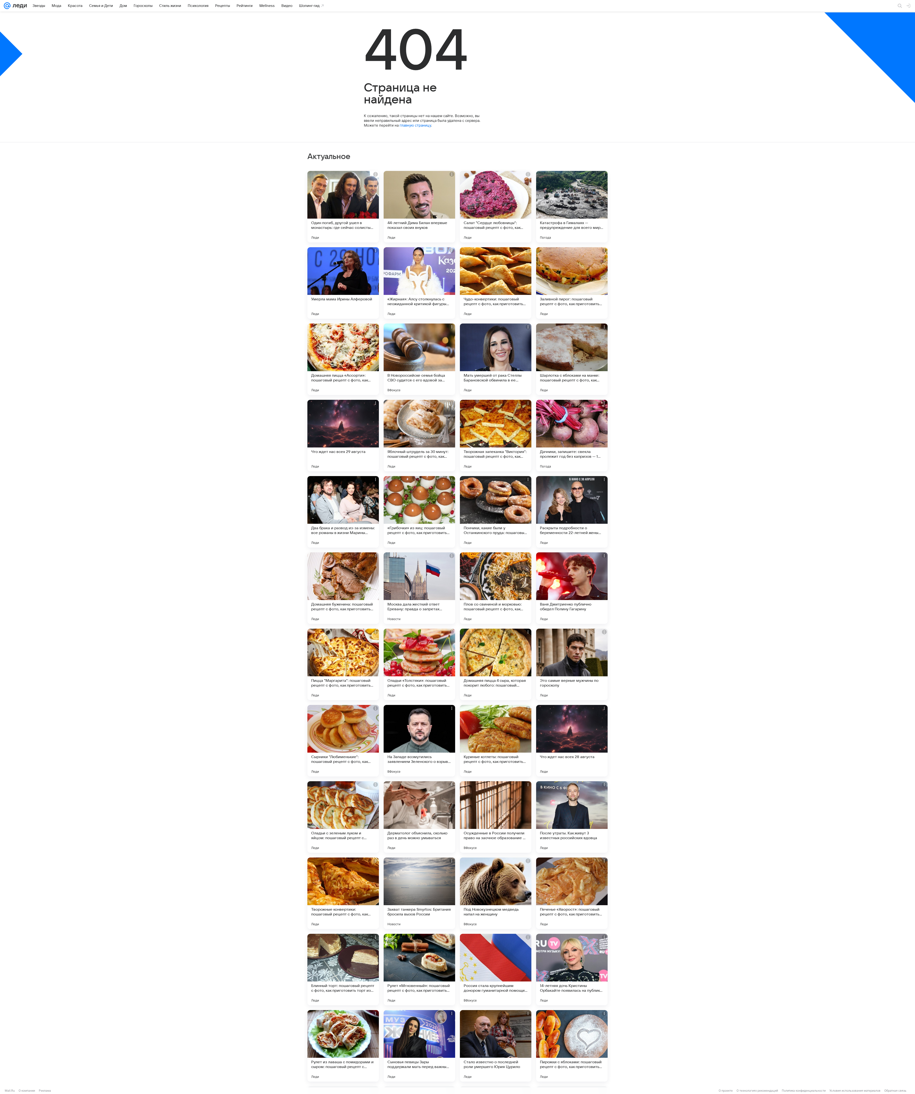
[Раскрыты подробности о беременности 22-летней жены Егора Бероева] (572, 512)
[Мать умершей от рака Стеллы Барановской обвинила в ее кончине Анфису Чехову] (495, 359)
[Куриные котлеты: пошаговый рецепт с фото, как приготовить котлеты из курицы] (495, 740)
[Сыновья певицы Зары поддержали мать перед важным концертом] (419, 1046)
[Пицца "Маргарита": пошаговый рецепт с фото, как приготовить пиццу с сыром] (343, 664)
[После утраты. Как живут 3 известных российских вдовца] (572, 817)
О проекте (726, 1090)
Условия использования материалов (854, 1090)
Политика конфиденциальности (804, 1090)
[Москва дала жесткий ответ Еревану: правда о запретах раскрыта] (419, 588)
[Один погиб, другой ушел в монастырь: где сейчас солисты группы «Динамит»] (343, 206)
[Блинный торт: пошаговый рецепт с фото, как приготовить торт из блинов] (343, 969)
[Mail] (7, 5)
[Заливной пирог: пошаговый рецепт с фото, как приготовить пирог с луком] (572, 283)
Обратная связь (895, 1090)
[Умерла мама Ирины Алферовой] (343, 283)
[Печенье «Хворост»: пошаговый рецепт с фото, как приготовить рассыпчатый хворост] (572, 893)
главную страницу (415, 125)
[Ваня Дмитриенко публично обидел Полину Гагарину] (572, 588)
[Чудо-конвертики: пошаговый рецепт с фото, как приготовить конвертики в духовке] (495, 283)
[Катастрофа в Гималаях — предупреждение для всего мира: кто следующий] (572, 206)
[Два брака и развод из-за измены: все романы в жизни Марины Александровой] (343, 512)
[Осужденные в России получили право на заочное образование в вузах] (495, 817)
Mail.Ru (10, 1090)
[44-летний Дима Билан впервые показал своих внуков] (419, 206)
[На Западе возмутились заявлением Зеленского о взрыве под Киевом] (419, 740)
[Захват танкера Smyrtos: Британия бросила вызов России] (419, 893)
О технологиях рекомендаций (757, 1090)
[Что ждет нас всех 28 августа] (572, 740)
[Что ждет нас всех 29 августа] (343, 435)
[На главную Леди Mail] (18, 5)
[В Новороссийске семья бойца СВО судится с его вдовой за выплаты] (419, 359)
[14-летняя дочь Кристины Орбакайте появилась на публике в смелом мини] (572, 969)
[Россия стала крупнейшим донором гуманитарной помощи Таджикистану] (495, 969)
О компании (27, 1090)
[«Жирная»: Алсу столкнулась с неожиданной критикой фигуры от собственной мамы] (419, 283)
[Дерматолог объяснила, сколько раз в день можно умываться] (419, 817)
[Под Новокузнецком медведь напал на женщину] (495, 893)
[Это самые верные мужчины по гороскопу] (572, 664)
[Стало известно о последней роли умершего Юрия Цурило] (495, 1046)
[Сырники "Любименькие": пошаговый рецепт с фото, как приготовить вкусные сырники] (343, 740)
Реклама (45, 1090)
